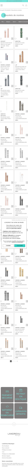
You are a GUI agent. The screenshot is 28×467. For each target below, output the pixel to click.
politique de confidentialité (17, 242)
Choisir (8, 245)
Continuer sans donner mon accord (18, 219)
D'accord (20, 245)
